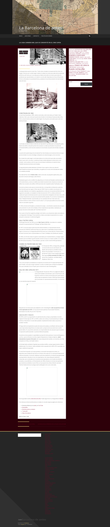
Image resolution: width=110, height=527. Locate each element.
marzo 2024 (48, 441)
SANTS (87, 74)
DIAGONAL (78, 53)
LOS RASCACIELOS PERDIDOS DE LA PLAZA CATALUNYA (51, 424)
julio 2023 (47, 452)
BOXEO (85, 51)
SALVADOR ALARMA (80, 74)
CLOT (83, 52)
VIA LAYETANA (72, 75)
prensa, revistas (49, 501)
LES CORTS (86, 62)
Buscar (70, 81)
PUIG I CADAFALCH (81, 71)
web (35, 405)
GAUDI (85, 58)
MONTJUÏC (78, 63)
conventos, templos (49, 471)
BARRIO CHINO (77, 51)
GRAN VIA (71, 60)
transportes (48, 512)
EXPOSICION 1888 (80, 58)
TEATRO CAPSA (38, 65)
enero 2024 (47, 444)
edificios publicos (49, 474)
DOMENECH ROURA (74, 57)
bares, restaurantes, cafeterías (52, 460)
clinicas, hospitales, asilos (51, 467)
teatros (25, 53)
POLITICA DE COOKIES (46, 36)
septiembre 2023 (49, 449)
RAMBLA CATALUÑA (73, 72)
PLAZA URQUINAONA (73, 71)
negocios (47, 492)
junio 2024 (47, 437)
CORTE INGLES (72, 53)
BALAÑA (88, 49)
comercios (47, 470)
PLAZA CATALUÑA (77, 69)
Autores (61, 398)
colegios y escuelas (49, 469)
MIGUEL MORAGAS (72, 63)
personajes (47, 498)
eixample (47, 476)
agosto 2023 (48, 451)
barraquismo (48, 462)
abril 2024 (47, 439)
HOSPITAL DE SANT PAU (76, 62)
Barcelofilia (25, 407)
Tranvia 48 (24, 411)
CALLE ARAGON (72, 52)
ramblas (47, 505)
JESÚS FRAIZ (28, 36)
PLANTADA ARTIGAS (80, 67)
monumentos (48, 490)
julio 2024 (47, 435)
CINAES (77, 52)
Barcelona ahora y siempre (28, 409)
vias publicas (48, 513)
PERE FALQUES (72, 67)
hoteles (47, 480)
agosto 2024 (48, 434)
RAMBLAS (81, 72)
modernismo (48, 488)
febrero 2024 (48, 442)
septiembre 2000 (49, 453)
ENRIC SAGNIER (87, 57)
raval (46, 506)
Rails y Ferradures (26, 413)
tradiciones (47, 511)
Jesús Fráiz (22, 56)
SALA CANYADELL (72, 74)
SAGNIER (86, 72)
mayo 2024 (47, 438)
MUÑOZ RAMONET (85, 63)
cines (21, 51)
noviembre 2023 (49, 446)
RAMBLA (88, 71)
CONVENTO (87, 52)
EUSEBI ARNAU (72, 58)
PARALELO (71, 65)
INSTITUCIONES (49, 484)
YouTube (41, 405)
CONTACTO (36, 36)
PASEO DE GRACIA (82, 65)
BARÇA (82, 51)
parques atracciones (50, 495)
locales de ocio (48, 485)
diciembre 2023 (48, 445)
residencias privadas (50, 508)
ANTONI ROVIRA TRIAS (80, 49)
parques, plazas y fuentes (51, 497)
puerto (46, 502)
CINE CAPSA (22, 65)
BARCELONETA (71, 51)
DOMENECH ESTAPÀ (85, 53)
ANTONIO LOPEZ (71, 49)
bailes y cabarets (49, 459)
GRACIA (89, 58)
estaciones (47, 477)
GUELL (76, 60)
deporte (47, 473)
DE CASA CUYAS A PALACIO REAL (27, 424)
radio (46, 504)
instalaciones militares (50, 483)
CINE (80, 52)
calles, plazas (48, 464)
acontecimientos (49, 458)
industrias (47, 481)
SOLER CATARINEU (30, 65)
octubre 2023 (48, 448)
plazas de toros (48, 499)
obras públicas (48, 494)
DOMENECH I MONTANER (77, 55)
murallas (47, 491)
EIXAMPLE (82, 57)
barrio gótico (48, 463)
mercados (47, 487)
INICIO (20, 36)
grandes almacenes (49, 478)
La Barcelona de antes (40, 28)
